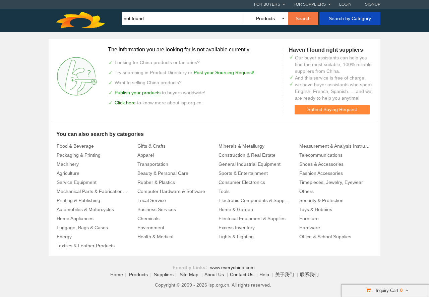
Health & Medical (155, 236)
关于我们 (284, 274)
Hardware (309, 227)
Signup (372, 4)
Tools (224, 191)
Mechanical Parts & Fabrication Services (99, 191)
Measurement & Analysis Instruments (338, 146)
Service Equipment (77, 182)
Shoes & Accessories (321, 164)
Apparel (145, 155)
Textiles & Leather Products (86, 245)
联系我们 (309, 274)
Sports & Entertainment (243, 173)
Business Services (156, 209)
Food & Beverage (75, 146)
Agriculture (68, 173)
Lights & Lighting (236, 236)
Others (306, 191)
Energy (64, 236)
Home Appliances (75, 218)
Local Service (151, 200)
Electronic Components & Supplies (255, 200)
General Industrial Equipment (250, 164)
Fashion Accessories (321, 173)
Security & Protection (321, 200)
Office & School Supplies (325, 236)
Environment (150, 227)
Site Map (189, 274)
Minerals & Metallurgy (241, 146)
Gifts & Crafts (151, 146)
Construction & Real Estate (247, 155)
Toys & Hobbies (315, 209)
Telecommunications (321, 155)
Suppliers (164, 274)
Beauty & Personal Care (162, 173)
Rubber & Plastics (156, 182)
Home (116, 274)
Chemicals (148, 218)
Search (303, 18)
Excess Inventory (237, 227)
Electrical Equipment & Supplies (252, 218)
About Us (214, 274)
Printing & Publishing (78, 200)
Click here (125, 102)
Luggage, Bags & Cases (82, 227)
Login (345, 4)
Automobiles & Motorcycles (85, 209)
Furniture (309, 218)
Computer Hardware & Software (171, 191)
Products (138, 274)
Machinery (68, 164)
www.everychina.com (232, 267)
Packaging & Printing (79, 155)
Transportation (152, 164)
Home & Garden (236, 209)
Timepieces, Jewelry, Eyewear (331, 182)
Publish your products (138, 92)
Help (264, 274)
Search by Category (350, 18)
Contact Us (241, 274)
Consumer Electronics (242, 182)
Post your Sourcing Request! (224, 72)
